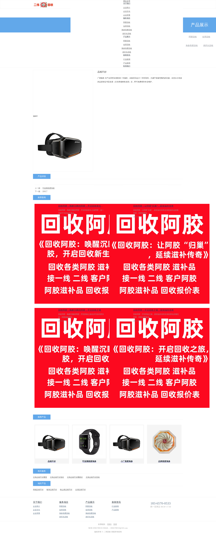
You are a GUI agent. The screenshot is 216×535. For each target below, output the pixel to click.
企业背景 (126, 15)
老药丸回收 (126, 34)
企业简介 (126, 8)
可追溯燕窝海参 (48, 188)
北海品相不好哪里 (40, 477)
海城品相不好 (38, 490)
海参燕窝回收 (127, 30)
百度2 (109, 524)
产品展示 (90, 502)
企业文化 (126, 11)
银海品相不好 (51, 490)
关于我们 (37, 502)
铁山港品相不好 (66, 490)
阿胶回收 (126, 22)
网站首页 (126, 1)
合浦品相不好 (80, 490)
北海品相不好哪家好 (75, 477)
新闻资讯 (116, 502)
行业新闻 (126, 59)
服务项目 (63, 502)
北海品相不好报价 (57, 477)
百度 (115, 524)
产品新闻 (126, 63)
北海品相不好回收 (93, 477)
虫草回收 (126, 26)
